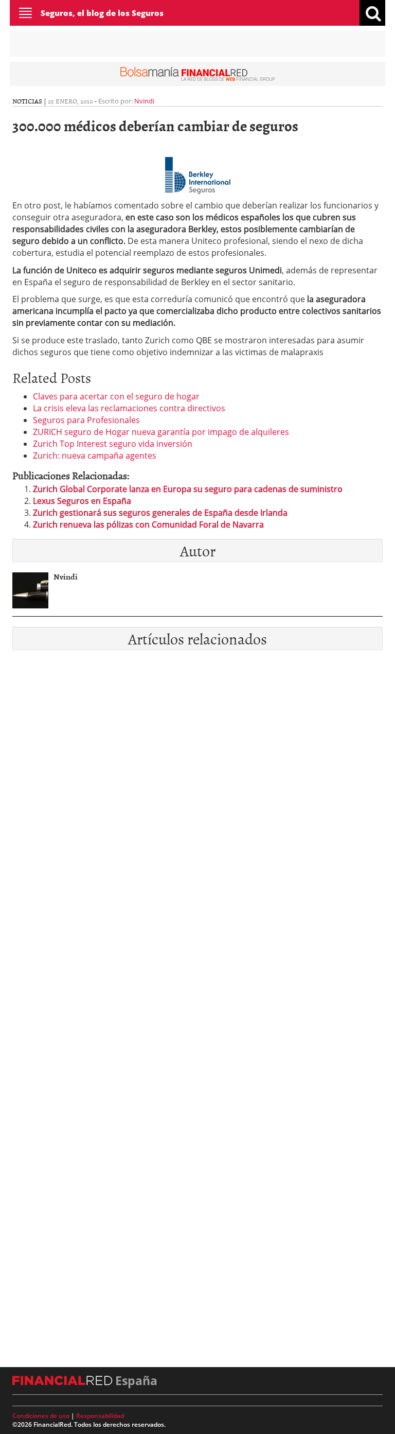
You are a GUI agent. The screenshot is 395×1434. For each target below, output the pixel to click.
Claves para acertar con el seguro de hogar (116, 396)
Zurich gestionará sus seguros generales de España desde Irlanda (160, 512)
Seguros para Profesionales (86, 420)
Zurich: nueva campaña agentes (94, 455)
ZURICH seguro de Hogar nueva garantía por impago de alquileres (161, 432)
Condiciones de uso (40, 1415)
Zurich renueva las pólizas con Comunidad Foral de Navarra (148, 524)
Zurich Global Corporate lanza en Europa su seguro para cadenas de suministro (188, 489)
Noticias (27, 101)
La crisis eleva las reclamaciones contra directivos (129, 408)
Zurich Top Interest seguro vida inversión (112, 443)
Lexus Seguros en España (82, 500)
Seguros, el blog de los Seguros (102, 13)
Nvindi (144, 101)
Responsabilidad (100, 1415)
